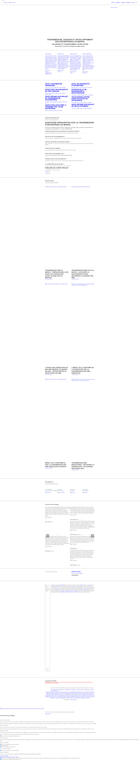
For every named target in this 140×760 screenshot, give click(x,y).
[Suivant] (92, 535)
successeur (77, 586)
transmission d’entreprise (55, 586)
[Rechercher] (136, 2)
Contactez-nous (47, 171)
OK (45, 713)
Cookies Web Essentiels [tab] (4, 725)
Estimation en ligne (75, 575)
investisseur (89, 586)
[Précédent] (47, 535)
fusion (72, 591)
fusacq (72, 589)
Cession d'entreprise (48, 279)
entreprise (61, 584)
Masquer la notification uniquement (13, 756)
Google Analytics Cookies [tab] (4, 730)
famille (66, 590)
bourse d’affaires (57, 589)
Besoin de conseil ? (114, 7)
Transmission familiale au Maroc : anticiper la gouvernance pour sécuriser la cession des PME (82, 274)
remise (61, 587)
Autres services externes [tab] (4, 737)
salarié (69, 590)
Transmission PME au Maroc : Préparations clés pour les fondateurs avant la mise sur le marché (56, 274)
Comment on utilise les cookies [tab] (5, 720)
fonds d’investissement (74, 590)
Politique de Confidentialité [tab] (4, 752)
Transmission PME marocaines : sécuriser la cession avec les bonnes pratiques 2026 (82, 465)
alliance (76, 591)
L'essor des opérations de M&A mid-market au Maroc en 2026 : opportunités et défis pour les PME (56, 370)
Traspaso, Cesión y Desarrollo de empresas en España (59, 695)
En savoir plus (48, 713)
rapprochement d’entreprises (65, 591)
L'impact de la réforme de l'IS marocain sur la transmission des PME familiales (82, 370)
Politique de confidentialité (4, 755)
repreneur (81, 584)
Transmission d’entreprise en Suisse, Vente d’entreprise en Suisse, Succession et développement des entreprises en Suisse (65, 691)
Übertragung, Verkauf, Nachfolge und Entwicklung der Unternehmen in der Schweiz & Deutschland (74, 696)
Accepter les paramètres (4, 756)
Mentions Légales (73, 699)
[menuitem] (113, 2)
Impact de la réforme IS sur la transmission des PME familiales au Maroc (55, 465)
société (72, 587)
